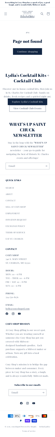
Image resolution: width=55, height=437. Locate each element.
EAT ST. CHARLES (14, 238)
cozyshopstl (16, 427)
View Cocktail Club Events (28, 108)
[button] (6, 14)
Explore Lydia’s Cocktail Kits (27, 101)
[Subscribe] (46, 166)
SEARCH (10, 187)
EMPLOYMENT (13, 213)
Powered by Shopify (29, 427)
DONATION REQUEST (16, 219)
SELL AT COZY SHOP (16, 207)
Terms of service (29, 431)
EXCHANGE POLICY (15, 226)
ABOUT (9, 194)
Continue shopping (27, 51)
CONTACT (11, 200)
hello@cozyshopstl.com (18, 308)
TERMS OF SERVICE (15, 232)
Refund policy (44, 427)
